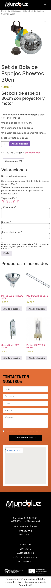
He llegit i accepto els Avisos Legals (23, 431)
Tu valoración (8, 207)
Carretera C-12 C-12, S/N (25, 518)
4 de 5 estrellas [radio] (14, 201)
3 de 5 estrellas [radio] (10, 201)
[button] (45, 4)
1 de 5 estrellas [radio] (2, 201)
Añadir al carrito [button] (11, 309)
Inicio (3, 11)
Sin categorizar (14, 11)
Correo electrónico (11, 232)
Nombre (6, 222)
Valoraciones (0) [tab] (13, 161)
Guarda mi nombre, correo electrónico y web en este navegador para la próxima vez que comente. (25, 246)
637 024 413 (25, 534)
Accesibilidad (25, 561)
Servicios (25, 544)
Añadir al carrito (20, 143)
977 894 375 (25, 531)
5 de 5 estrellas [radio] (18, 201)
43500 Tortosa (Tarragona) (25, 521)
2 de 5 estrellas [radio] (6, 201)
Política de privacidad (25, 557)
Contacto (25, 549)
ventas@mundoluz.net (25, 526)
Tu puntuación (9, 198)
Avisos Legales (25, 553)
